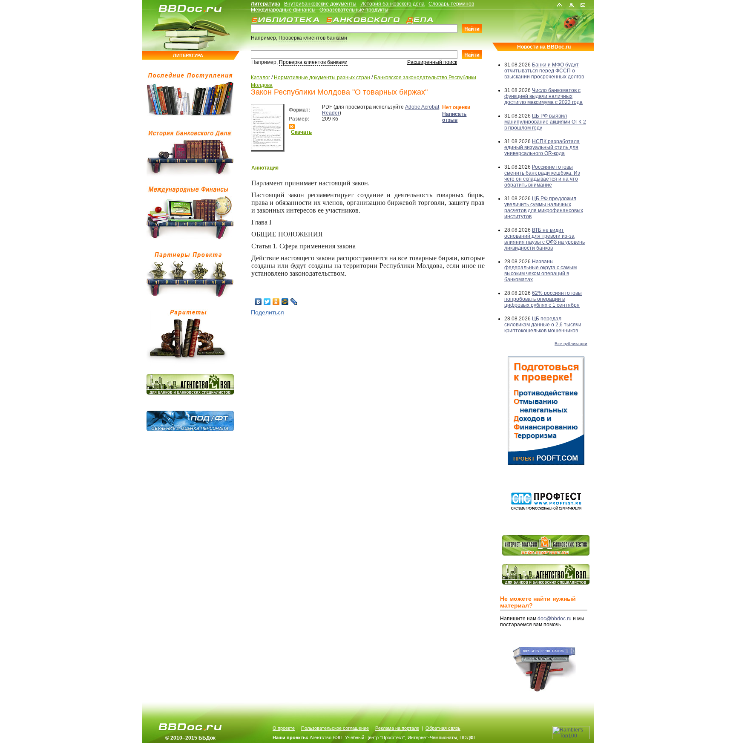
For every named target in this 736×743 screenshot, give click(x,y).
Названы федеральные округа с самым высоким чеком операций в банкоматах (540, 270)
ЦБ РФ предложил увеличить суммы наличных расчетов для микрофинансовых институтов (543, 207)
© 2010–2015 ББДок (190, 738)
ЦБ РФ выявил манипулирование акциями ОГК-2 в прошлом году (545, 122)
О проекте (284, 728)
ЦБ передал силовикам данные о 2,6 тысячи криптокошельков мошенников (542, 325)
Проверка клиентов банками (313, 38)
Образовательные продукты (353, 10)
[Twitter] (267, 301)
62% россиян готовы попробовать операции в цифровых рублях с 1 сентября (543, 299)
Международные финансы (283, 10)
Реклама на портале (397, 728)
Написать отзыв (454, 117)
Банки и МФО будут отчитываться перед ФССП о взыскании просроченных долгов (544, 71)
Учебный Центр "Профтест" (375, 737)
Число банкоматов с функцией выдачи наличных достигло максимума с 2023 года (543, 96)
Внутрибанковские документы (320, 4)
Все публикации (571, 343)
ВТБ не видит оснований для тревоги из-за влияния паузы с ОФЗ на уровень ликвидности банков (544, 239)
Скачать (301, 132)
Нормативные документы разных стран (322, 78)
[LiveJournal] (294, 301)
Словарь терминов (451, 4)
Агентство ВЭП (326, 737)
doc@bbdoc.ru (555, 619)
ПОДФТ (468, 737)
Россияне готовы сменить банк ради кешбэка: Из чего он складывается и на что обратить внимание (542, 176)
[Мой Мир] (285, 301)
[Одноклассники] (276, 301)
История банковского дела (392, 4)
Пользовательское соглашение (335, 728)
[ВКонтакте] (258, 301)
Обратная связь (443, 728)
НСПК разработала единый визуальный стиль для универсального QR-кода (542, 147)
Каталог (260, 78)
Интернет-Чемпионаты (432, 737)
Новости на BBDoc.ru (544, 47)
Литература (265, 4)
